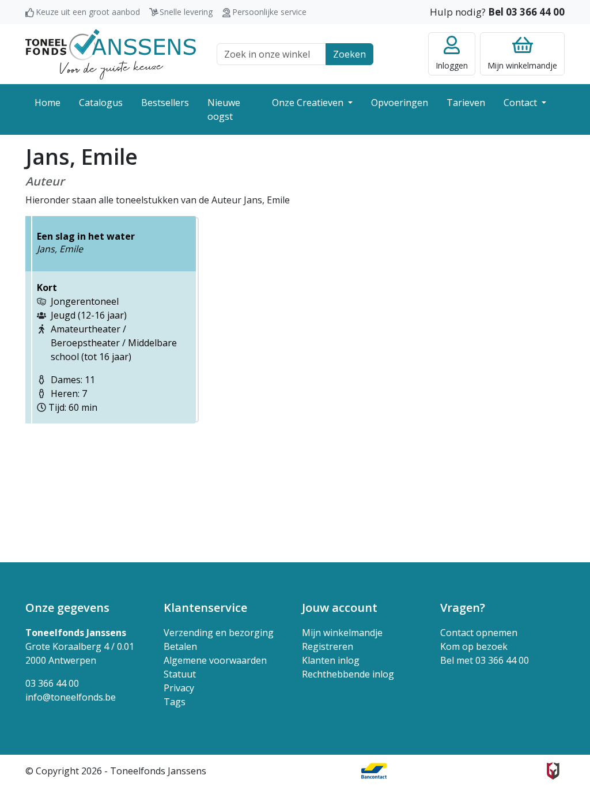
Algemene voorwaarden (215, 660)
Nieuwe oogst (223, 109)
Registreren (327, 646)
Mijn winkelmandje (342, 632)
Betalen (180, 646)
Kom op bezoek (474, 646)
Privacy (179, 688)
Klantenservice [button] (205, 607)
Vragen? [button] (462, 607)
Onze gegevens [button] (67, 607)
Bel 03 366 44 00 (526, 11)
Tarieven (466, 102)
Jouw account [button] (339, 607)
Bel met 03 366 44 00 (484, 660)
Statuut (180, 674)
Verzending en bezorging (219, 632)
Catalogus (101, 102)
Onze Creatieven (309, 102)
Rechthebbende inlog (348, 674)
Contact (521, 102)
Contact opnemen (478, 632)
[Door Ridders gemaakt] (553, 771)
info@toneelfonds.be (70, 697)
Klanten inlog (331, 660)
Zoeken (349, 54)
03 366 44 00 (52, 683)
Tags (175, 701)
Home (47, 102)
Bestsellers (165, 102)
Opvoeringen (399, 102)
